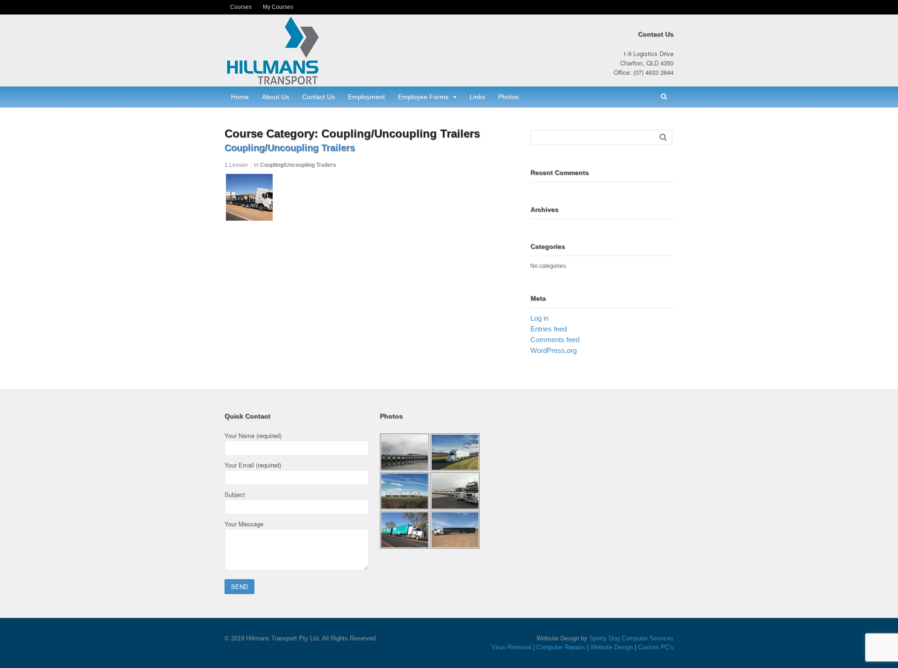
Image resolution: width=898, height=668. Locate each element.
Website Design (611, 647)
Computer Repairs (560, 647)
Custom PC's (656, 647)
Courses (241, 7)
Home (240, 97)
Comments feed (554, 340)
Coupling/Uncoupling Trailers (289, 148)
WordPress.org (553, 350)
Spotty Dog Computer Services (631, 638)
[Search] (663, 137)
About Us (275, 97)
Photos (508, 97)
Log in (539, 318)
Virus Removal (511, 647)
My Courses (278, 7)
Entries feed (548, 329)
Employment (366, 97)
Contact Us (318, 97)
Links (477, 97)
